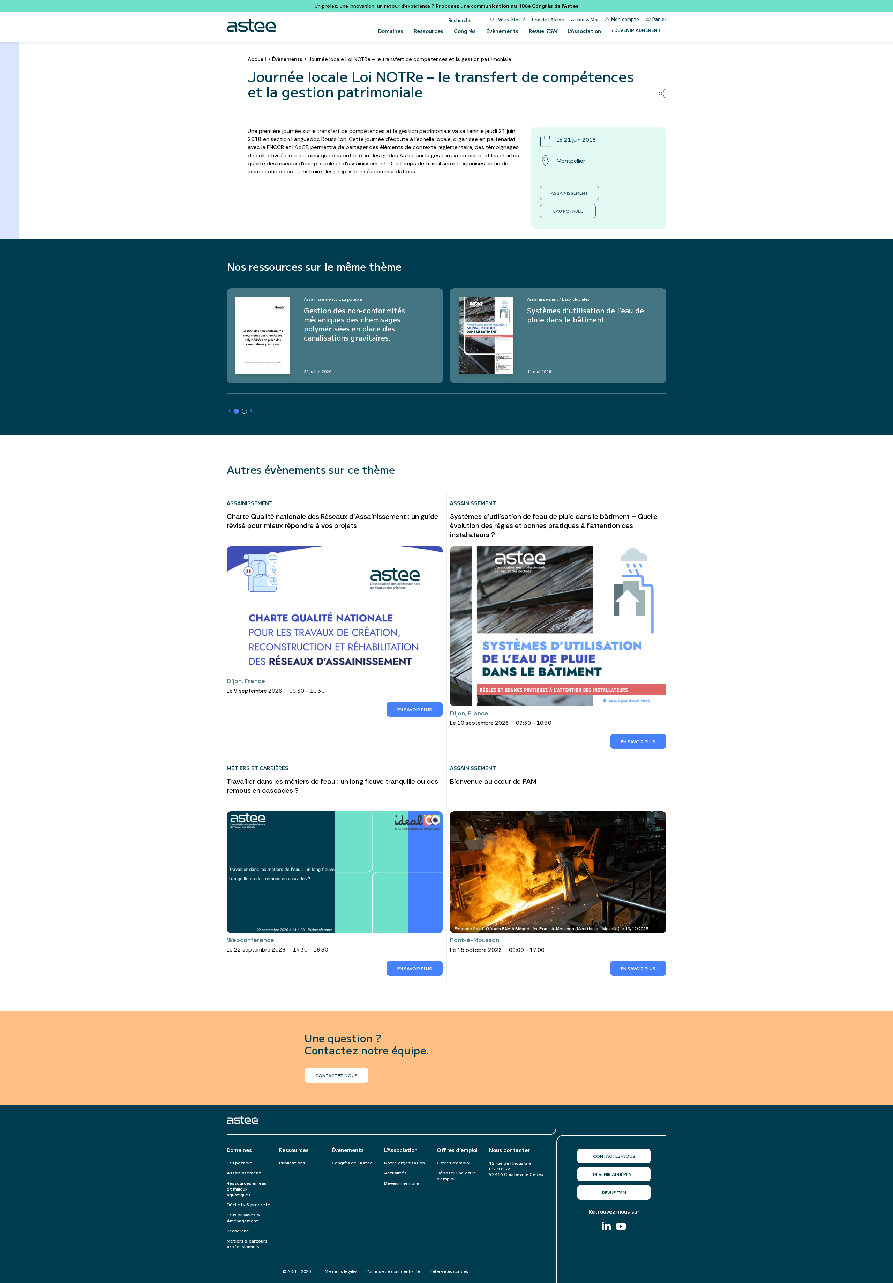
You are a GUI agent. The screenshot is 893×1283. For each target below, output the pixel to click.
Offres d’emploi (457, 1150)
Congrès (465, 31)
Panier (659, 19)
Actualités (395, 1173)
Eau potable (568, 211)
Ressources (428, 31)
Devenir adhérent (614, 1174)
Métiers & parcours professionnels (247, 1244)
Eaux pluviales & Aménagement (243, 1217)
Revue (543, 31)
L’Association (584, 31)
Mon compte (625, 19)
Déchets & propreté (248, 1204)
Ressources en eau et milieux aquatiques (247, 1189)
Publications (292, 1162)
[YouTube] (621, 1227)
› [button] (229, 410)
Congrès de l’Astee (352, 1162)
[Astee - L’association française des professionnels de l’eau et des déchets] (251, 25)
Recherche (238, 1230)
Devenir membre (401, 1183)
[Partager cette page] (662, 93)
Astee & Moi (584, 19)
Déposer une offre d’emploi (456, 1175)
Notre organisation (404, 1162)
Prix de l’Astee (548, 19)
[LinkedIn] (606, 1227)
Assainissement (569, 193)
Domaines (390, 31)
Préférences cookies (448, 1271)
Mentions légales (341, 1271)
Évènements (502, 31)
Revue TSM (614, 1192)
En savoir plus (414, 709)
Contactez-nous (614, 1156)
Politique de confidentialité (393, 1271)
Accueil (257, 59)
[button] (236, 411)
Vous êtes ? (511, 19)
